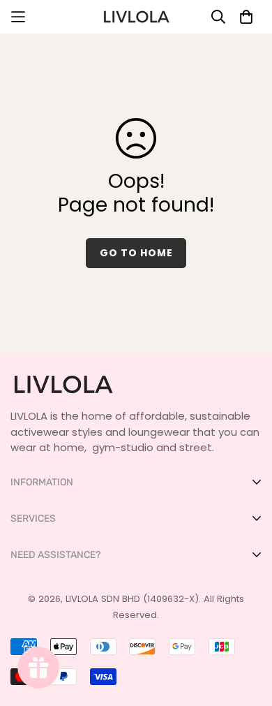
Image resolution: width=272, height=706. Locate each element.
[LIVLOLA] (136, 17)
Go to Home (136, 253)
